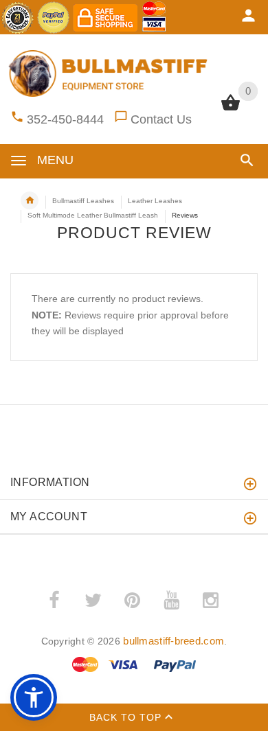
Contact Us (161, 119)
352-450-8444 (65, 119)
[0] (231, 109)
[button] (244, 160)
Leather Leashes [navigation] (155, 201)
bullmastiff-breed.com (173, 641)
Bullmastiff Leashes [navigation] (83, 201)
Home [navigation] (29, 200)
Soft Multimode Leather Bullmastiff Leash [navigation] (92, 215)
